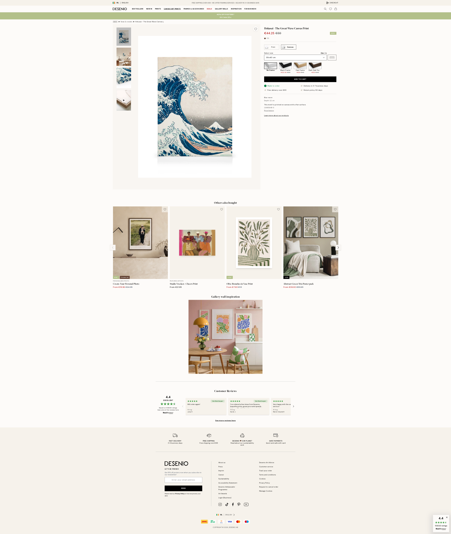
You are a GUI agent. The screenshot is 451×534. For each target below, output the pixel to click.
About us (222, 463)
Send (183, 488)
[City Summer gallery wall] (225, 337)
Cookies (262, 479)
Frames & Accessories (194, 9)
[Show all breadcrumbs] (115, 22)
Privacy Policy (180, 494)
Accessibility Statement (227, 483)
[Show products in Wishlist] (330, 9)
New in (149, 9)
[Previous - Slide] (262, 68)
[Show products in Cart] (335, 9)
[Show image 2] (124, 57)
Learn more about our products (276, 116)
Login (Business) (224, 498)
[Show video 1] (124, 100)
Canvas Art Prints (172, 9)
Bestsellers (137, 9)
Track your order (265, 471)
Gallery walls (221, 9)
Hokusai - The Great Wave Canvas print (149, 22)
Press (220, 467)
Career (221, 475)
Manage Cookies (265, 491)
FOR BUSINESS (250, 9)
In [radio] (326, 53)
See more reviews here (225, 420)
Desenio (232, 527)
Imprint (221, 471)
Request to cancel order (268, 487)
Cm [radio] (322, 53)
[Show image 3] (124, 78)
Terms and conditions (267, 475)
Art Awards (222, 494)
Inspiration (236, 9)
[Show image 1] (124, 37)
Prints (158, 9)
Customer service (266, 467)
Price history (269, 111)
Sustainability (223, 479)
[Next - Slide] (338, 68)
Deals (209, 9)
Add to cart (300, 79)
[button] (332, 57)
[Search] (325, 9)
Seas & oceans (126, 22)
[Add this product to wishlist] (256, 29)
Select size (268, 53)
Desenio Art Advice (266, 463)
